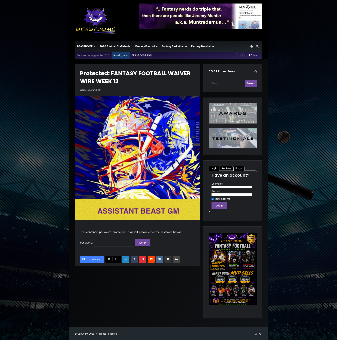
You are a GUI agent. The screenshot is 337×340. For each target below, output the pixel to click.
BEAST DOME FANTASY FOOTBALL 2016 (154, 55)
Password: (87, 242)
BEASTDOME (85, 46)
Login (214, 168)
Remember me (222, 198)
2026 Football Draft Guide (115, 46)
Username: (217, 183)
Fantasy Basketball (173, 46)
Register (226, 168)
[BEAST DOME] (96, 20)
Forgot (239, 168)
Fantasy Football (145, 46)
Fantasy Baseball (201, 46)
